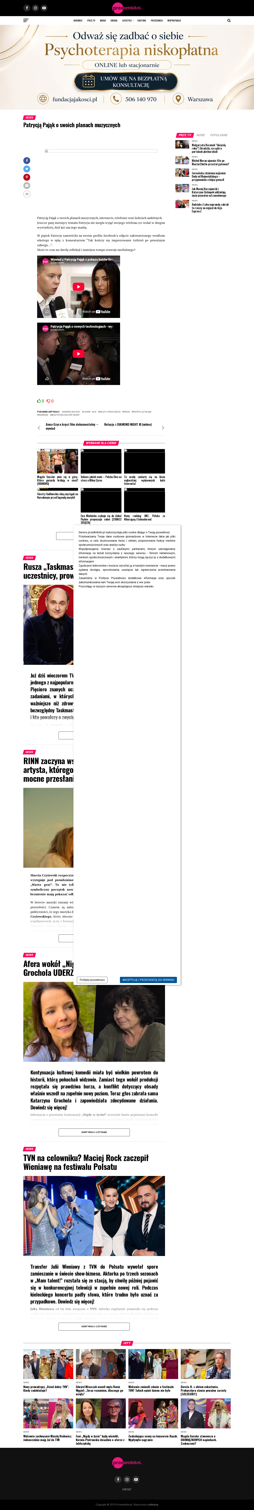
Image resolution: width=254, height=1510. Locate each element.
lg (94, 412)
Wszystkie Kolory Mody (65, 415)
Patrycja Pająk (142, 412)
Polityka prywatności (92, 980)
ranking (43, 415)
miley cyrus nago (109, 412)
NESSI (127, 412)
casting (141, 20)
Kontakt (127, 1489)
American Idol (71, 412)
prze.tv (91, 20)
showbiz (77, 20)
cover (86, 412)
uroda (114, 20)
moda (103, 20)
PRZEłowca (157, 20)
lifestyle (127, 20)
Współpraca (174, 20)
